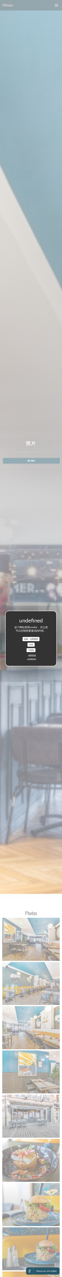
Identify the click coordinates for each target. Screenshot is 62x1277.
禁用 (31, 644)
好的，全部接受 (31, 639)
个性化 (31, 650)
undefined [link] (31, 659)
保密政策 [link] (32, 655)
